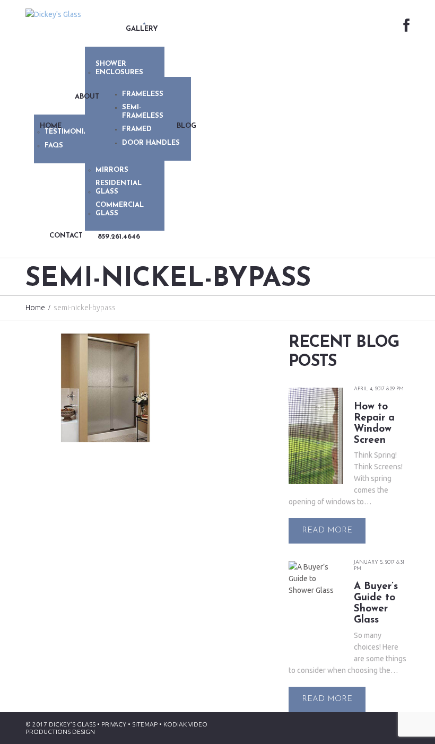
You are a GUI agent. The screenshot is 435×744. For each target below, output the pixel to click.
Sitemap (145, 724)
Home (35, 307)
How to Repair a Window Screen (374, 423)
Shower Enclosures (119, 68)
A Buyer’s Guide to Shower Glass (376, 603)
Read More (327, 531)
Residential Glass (118, 187)
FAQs (54, 145)
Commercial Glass (119, 209)
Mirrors (111, 170)
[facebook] (406, 26)
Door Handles (151, 142)
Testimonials (71, 131)
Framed (137, 129)
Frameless (142, 94)
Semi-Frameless (142, 111)
